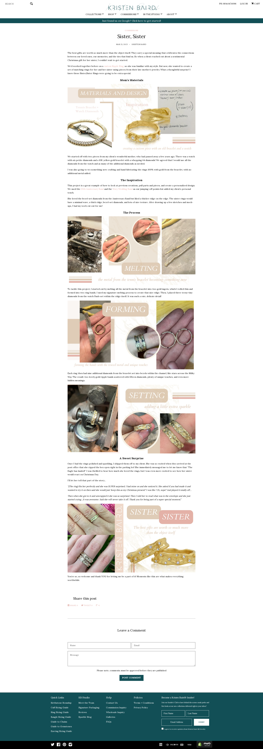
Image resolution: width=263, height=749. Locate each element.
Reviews (83, 712)
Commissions (128, 14)
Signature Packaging (89, 707)
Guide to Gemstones (61, 726)
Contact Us (112, 702)
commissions (131, 30)
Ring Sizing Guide (60, 712)
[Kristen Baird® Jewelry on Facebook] (58, 745)
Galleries (110, 717)
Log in (244, 3)
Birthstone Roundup (61, 702)
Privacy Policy (141, 707)
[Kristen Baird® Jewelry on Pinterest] (64, 745)
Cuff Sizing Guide (59, 707)
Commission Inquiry (116, 707)
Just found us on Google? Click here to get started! (131, 20)
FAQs (108, 721)
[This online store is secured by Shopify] (204, 745)
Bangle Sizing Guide (61, 717)
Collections (93, 14)
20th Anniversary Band (92, 189)
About (170, 14)
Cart (257, 3)
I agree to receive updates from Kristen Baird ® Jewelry (184, 729)
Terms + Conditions (144, 702)
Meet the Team (86, 702)
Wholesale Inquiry (115, 712)
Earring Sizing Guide (61, 731)
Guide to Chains (59, 721)
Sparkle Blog (85, 717)
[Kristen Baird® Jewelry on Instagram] (70, 745)
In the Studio (151, 14)
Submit (201, 722)
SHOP (111, 14)
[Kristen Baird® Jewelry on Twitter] (52, 745)
